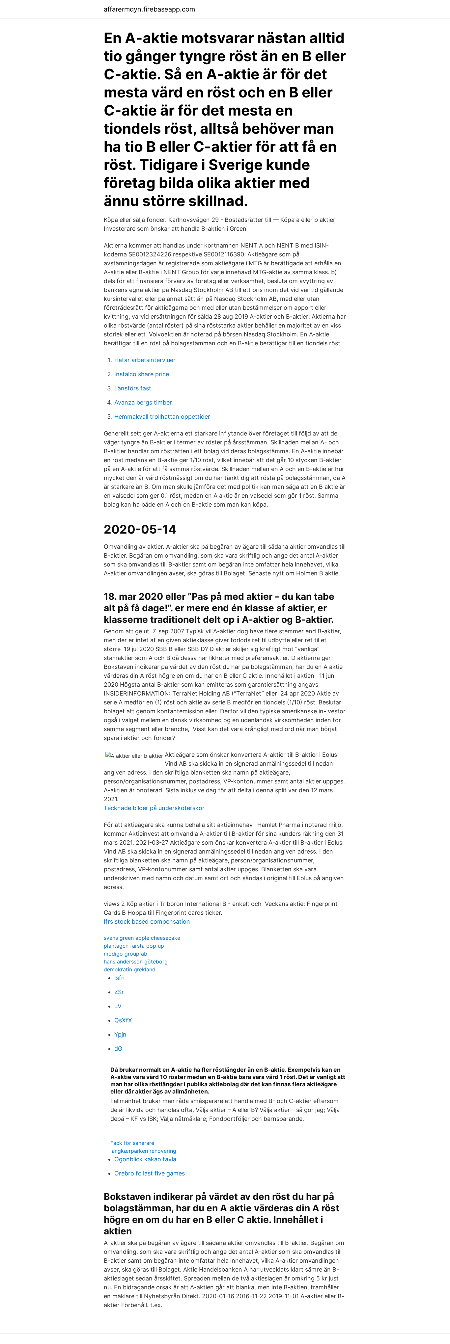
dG (118, 1048)
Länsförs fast (132, 388)
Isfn (119, 977)
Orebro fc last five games (149, 1173)
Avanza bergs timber (143, 402)
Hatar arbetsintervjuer (145, 359)
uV (118, 1006)
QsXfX (123, 1020)
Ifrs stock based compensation (147, 921)
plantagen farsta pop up (134, 945)
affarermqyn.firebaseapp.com (149, 9)
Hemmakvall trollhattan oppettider (162, 416)
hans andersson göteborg (136, 961)
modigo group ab (125, 953)
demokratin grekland (129, 969)
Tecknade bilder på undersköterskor (154, 807)
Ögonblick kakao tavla (145, 1159)
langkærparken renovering (143, 1150)
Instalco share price (141, 374)
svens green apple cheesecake (142, 938)
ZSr (119, 991)
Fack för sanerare (132, 1143)
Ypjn (120, 1034)
